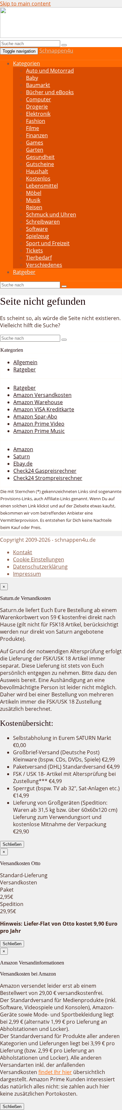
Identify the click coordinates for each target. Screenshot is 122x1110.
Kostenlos (38, 178)
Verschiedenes (44, 264)
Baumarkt (38, 85)
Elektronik (38, 113)
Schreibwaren (43, 221)
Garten (34, 149)
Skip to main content (25, 3)
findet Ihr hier (55, 1072)
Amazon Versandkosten (42, 395)
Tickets (34, 250)
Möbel (33, 192)
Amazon (23, 449)
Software (37, 228)
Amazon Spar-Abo (35, 416)
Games (34, 142)
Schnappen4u (56, 50)
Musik (33, 200)
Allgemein (25, 362)
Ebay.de (23, 463)
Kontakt (22, 552)
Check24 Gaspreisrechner (44, 470)
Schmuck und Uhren (51, 214)
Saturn (21, 456)
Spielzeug (37, 236)
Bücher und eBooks (50, 92)
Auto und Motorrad (50, 70)
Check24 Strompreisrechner (47, 478)
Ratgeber (24, 272)
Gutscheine (40, 164)
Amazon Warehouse (38, 402)
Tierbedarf (39, 257)
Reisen (34, 207)
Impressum (27, 573)
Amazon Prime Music (39, 431)
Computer (38, 99)
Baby (32, 77)
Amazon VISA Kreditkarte (43, 409)
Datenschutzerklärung (40, 566)
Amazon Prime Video (38, 423)
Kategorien (26, 63)
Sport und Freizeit (48, 243)
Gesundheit (40, 157)
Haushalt (37, 171)
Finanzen (37, 135)
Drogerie (37, 106)
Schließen (12, 844)
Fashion (35, 121)
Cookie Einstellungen (38, 559)
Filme (32, 128)
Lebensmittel (42, 185)
